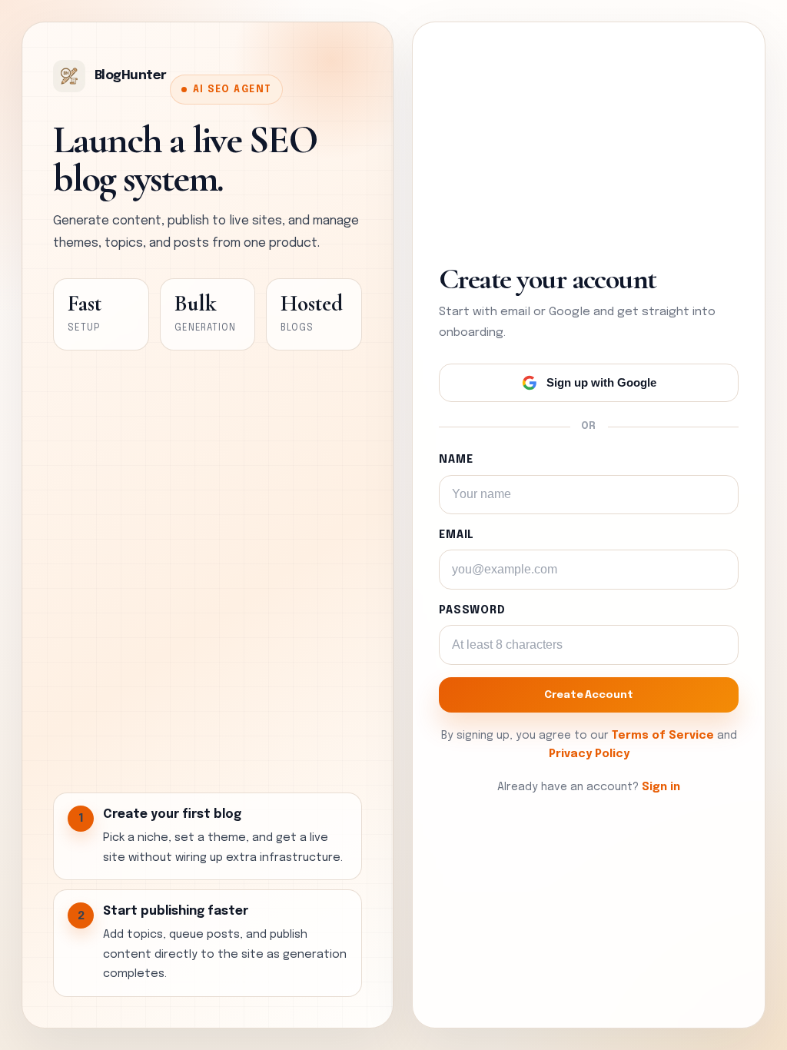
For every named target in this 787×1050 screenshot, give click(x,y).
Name (456, 459)
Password (472, 610)
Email (456, 535)
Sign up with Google (601, 382)
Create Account (588, 694)
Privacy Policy (589, 754)
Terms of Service (663, 735)
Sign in (661, 787)
